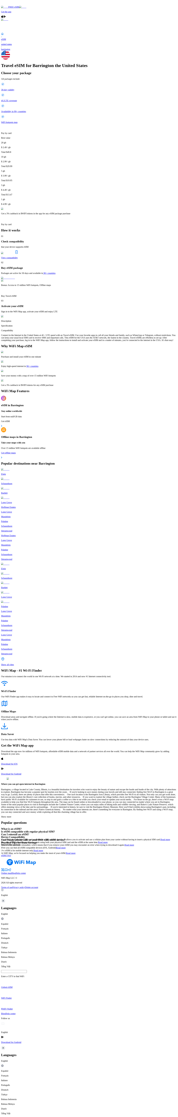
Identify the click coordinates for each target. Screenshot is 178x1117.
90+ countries (49, 273)
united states (6, 44)
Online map (6, 873)
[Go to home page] (11, 4)
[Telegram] (9, 870)
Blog (13, 873)
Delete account (31, 887)
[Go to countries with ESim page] (8, 278)
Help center (21, 873)
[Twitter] (2, 870)
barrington (5, 49)
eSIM (3, 39)
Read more (165, 839)
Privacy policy (18, 887)
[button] (89, 892)
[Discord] (6, 870)
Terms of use (6, 887)
